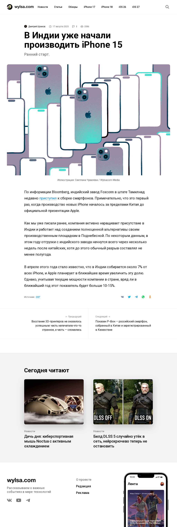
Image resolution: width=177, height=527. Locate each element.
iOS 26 (122, 7)
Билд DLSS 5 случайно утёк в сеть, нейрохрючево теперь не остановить (120, 441)
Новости (43, 7)
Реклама (82, 493)
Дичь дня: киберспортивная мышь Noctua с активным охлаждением (48, 441)
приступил (48, 198)
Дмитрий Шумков (36, 26)
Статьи (58, 7)
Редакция (83, 486)
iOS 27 (135, 7)
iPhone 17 (89, 7)
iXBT (38, 297)
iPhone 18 (107, 7)
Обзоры (73, 7)
